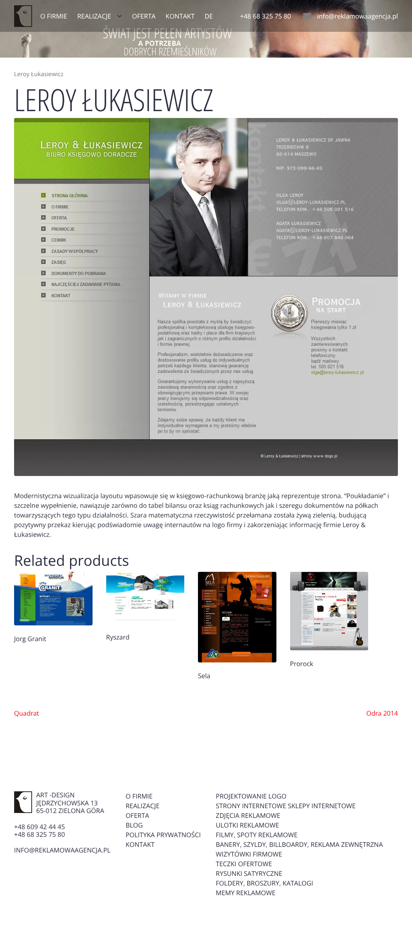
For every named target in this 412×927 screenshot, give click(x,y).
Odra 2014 (382, 713)
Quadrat (26, 713)
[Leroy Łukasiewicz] (206, 297)
